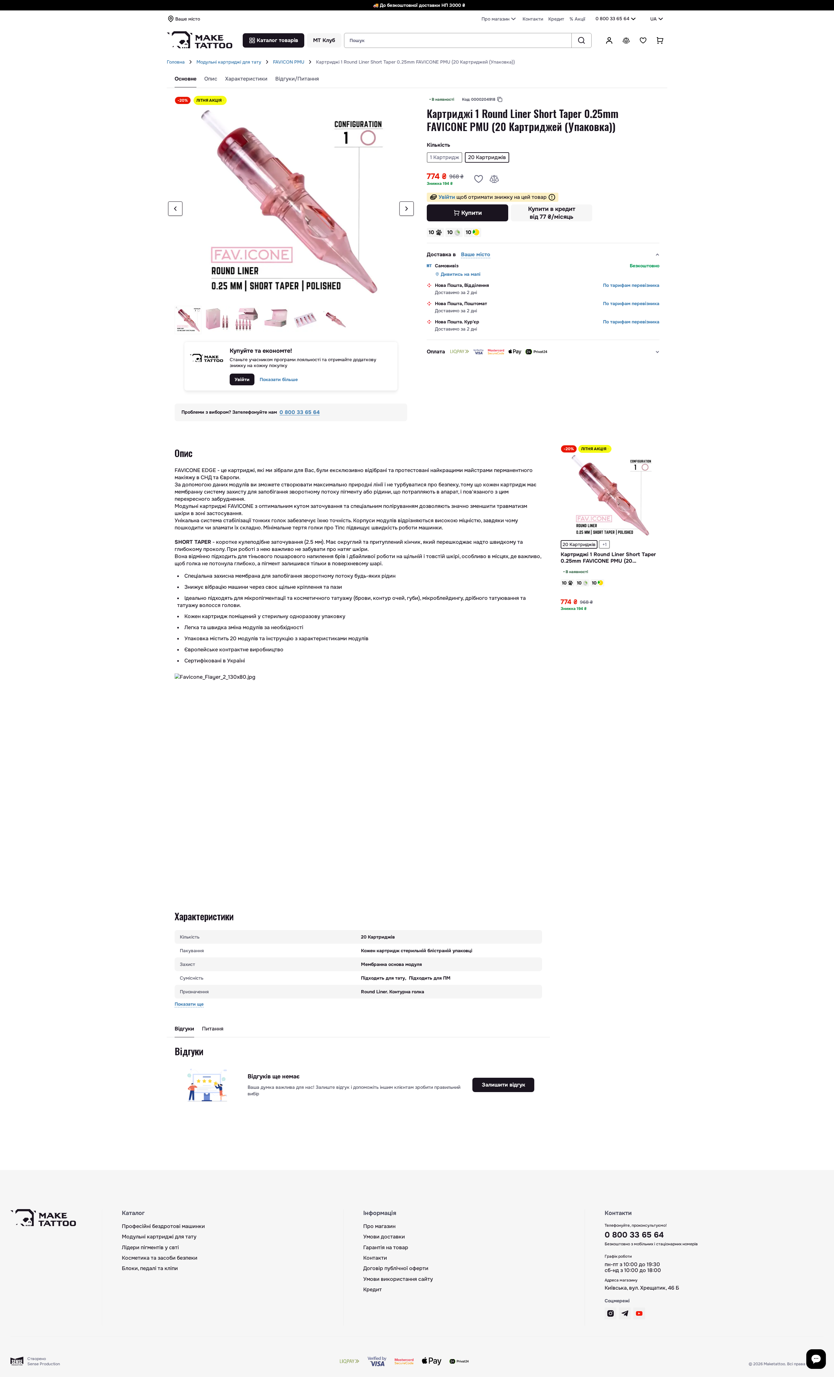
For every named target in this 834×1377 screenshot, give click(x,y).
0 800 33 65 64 (612, 19)
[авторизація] (609, 40)
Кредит (556, 19)
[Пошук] (581, 40)
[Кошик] (660, 40)
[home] (190, 62)
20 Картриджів (579, 544)
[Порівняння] (626, 40)
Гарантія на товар (385, 1248)
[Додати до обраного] (478, 179)
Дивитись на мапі (461, 274)
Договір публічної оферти (395, 1268)
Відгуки (184, 1029)
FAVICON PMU (288, 62)
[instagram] (610, 1313)
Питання (212, 1029)
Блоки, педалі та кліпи (150, 1268)
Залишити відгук (503, 1084)
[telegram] (625, 1313)
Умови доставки (384, 1237)
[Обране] (643, 40)
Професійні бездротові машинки (163, 1226)
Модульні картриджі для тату (228, 62)
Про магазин (379, 1226)
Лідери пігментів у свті (150, 1248)
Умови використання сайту (398, 1279)
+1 (604, 544)
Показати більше (279, 379)
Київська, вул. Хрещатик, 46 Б (642, 1288)
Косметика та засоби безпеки (159, 1258)
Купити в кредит (551, 212)
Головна (176, 62)
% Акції (577, 19)
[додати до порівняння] (494, 179)
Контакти (533, 19)
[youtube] (639, 1313)
